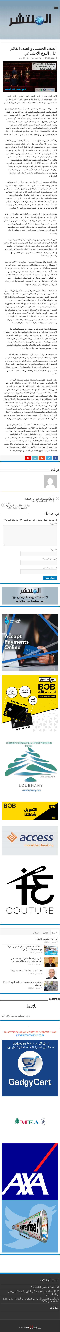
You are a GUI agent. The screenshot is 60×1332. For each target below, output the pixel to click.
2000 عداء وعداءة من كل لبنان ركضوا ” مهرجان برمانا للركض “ (24, 948)
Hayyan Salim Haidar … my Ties (26, 970)
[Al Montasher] (30, 19)
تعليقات (36, 933)
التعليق (53, 524)
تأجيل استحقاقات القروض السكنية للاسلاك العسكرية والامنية (39, 499)
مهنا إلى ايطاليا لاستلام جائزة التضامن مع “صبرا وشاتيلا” (18, 505)
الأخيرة (54, 933)
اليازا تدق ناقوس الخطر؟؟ (46, 939)
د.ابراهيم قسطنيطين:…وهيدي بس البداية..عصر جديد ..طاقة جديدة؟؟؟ (26, 959)
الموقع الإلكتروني (50, 568)
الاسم (54, 549)
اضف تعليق (34, 58)
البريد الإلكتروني (50, 559)
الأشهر (45, 933)
